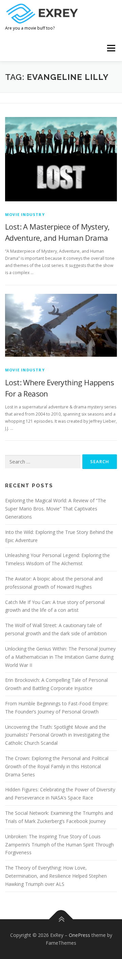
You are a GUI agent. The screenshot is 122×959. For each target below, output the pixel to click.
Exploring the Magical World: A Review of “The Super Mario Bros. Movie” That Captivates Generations (55, 508)
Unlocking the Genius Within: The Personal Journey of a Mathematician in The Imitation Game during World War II (60, 656)
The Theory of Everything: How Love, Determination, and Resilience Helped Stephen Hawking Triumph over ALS (56, 875)
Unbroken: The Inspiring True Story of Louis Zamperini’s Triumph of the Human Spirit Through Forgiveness (59, 844)
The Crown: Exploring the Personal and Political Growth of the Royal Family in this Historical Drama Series (56, 766)
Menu (110, 48)
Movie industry (25, 214)
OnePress (79, 935)
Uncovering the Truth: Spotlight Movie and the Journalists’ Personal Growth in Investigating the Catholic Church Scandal (57, 735)
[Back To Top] (61, 919)
